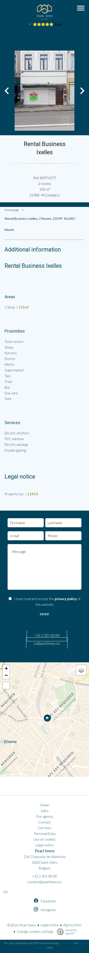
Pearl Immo (45, 850)
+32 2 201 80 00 (47, 635)
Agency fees (72, 925)
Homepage (12, 210)
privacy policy (66, 599)
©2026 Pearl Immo (21, 925)
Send (44, 614)
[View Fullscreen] (6, 685)
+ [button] (6, 668)
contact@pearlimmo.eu (44, 882)
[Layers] (81, 670)
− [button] (6, 675)
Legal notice (50, 925)
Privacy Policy (66, 943)
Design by (71, 931)
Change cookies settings (35, 931)
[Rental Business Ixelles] (44, 91)
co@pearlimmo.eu (47, 643)
